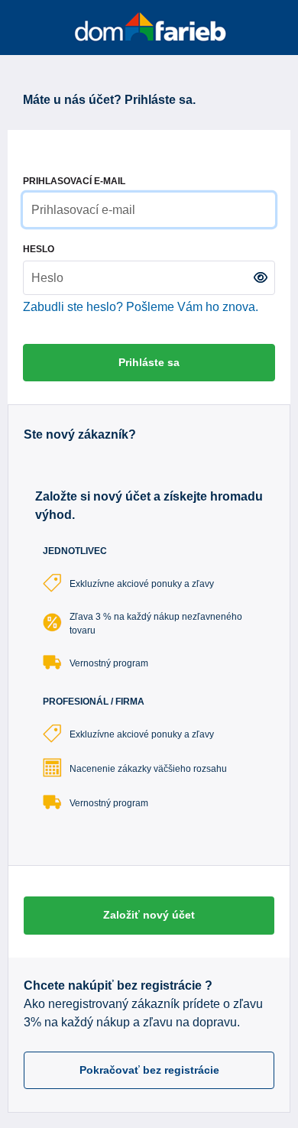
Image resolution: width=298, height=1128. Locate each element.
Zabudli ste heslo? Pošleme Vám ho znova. (140, 306)
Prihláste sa (149, 362)
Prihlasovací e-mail (74, 181)
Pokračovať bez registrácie (149, 1070)
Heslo (38, 249)
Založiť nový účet (149, 915)
